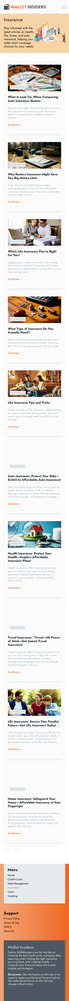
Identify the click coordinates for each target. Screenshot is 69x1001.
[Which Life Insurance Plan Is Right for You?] (34, 232)
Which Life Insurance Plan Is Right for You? (32, 253)
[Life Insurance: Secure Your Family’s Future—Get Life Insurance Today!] (34, 702)
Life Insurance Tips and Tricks (29, 402)
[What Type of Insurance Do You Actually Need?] (34, 309)
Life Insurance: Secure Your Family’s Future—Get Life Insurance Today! (33, 723)
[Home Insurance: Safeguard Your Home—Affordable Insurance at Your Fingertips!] (34, 780)
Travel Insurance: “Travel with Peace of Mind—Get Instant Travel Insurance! (34, 641)
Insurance (18, 87)
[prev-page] (7, 849)
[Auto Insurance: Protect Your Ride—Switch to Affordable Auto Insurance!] (34, 457)
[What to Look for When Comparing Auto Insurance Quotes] (34, 78)
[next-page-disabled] (16, 849)
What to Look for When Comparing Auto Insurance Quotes (33, 99)
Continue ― (15, 124)
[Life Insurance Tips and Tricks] (34, 383)
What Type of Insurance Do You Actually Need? (30, 331)
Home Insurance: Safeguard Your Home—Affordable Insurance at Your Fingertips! (34, 802)
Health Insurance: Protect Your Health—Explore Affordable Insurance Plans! (30, 557)
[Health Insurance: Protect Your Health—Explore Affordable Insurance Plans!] (34, 534)
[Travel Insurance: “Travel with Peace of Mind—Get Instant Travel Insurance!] (34, 618)
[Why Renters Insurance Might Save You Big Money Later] (34, 155)
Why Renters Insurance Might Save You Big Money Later (33, 176)
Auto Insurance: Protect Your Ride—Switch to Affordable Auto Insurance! (34, 478)
